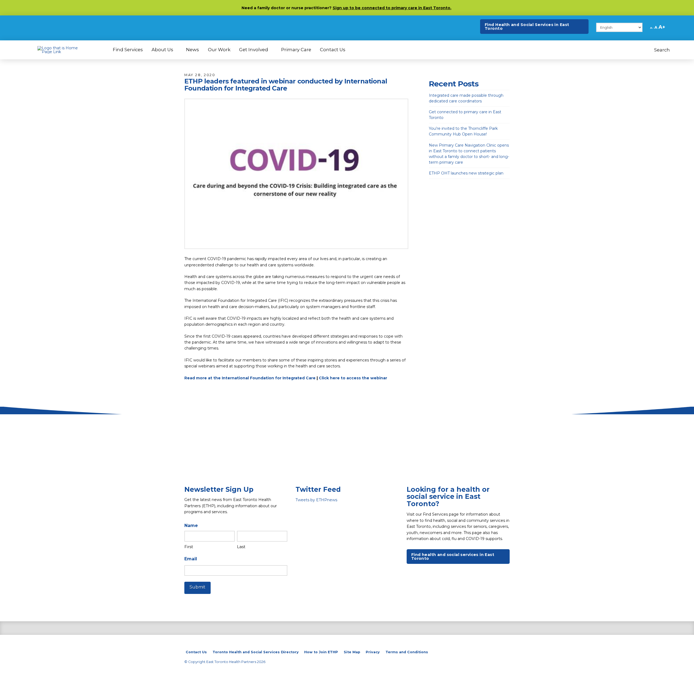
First (188, 546)
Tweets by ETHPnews (316, 499)
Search (662, 50)
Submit (197, 587)
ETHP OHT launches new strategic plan (466, 173)
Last (241, 546)
